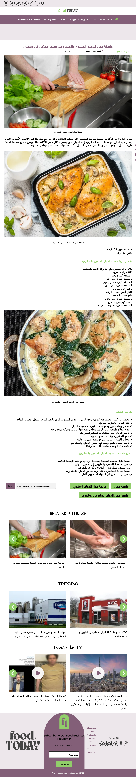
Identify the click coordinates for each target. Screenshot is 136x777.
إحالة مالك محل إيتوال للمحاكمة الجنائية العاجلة (42, 631)
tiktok (18, 3)
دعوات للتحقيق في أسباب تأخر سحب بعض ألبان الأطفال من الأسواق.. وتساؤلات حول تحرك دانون (101, 633)
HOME (116, 19)
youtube (6, 3)
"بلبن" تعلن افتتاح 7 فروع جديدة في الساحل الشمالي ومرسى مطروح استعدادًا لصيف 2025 (38, 697)
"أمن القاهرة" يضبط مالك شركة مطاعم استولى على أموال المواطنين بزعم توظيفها (99, 697)
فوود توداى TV (50, 19)
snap (12, 3)
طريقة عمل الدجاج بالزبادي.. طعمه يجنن (43, 562)
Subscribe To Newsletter (29, 19)
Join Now (64, 764)
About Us (91, 752)
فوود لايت (72, 19)
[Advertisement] (67, 32)
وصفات (62, 19)
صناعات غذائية (106, 19)
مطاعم (95, 19)
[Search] (43, 3)
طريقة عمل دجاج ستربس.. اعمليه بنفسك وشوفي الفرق (99, 564)
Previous (124, 539)
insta (30, 3)
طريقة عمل (121, 486)
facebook (37, 3)
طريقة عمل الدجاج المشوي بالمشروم (105, 495)
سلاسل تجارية (84, 19)
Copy (10, 486)
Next (13, 539)
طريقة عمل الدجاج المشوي (90, 486)
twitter (24, 3)
